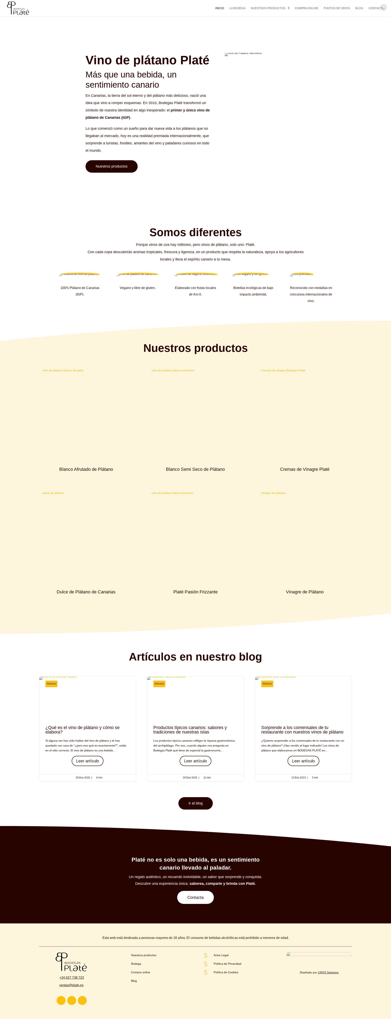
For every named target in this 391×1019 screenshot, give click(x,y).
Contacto (376, 8)
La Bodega (237, 8)
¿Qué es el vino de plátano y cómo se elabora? (87, 729)
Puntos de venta (337, 8)
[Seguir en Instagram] (61, 1000)
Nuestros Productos (268, 8)
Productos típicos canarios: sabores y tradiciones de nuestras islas (195, 729)
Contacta (195, 897)
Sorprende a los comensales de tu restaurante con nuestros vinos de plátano (303, 729)
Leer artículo (87, 761)
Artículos (51, 683)
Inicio (219, 8)
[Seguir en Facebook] (82, 1000)
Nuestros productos (111, 166)
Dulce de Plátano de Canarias (86, 591)
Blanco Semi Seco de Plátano (195, 469)
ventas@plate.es (71, 985)
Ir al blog (196, 803)
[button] (383, 7)
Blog (359, 8)
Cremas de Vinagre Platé (304, 469)
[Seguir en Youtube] (71, 1000)
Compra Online (306, 8)
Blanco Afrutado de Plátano (86, 469)
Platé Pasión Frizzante (195, 591)
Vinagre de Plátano (305, 591)
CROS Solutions (328, 972)
